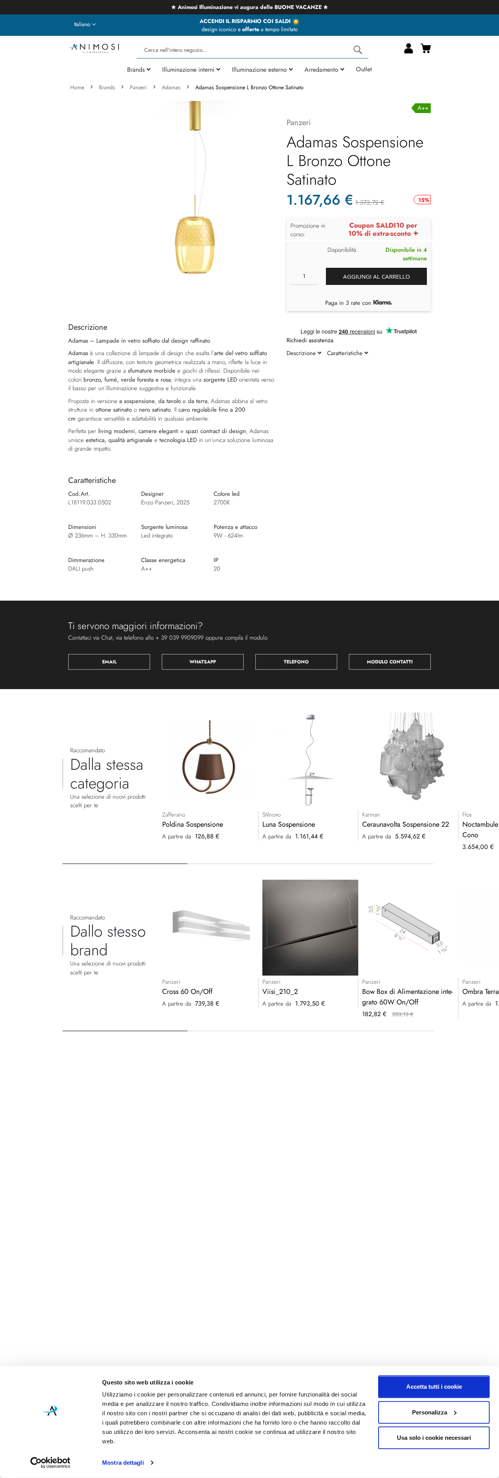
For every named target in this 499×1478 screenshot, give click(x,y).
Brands (107, 87)
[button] (85, 24)
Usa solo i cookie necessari (434, 1437)
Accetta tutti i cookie (434, 1386)
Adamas (171, 87)
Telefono (296, 661)
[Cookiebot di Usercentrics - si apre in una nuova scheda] (50, 1463)
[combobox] (252, 50)
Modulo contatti (390, 661)
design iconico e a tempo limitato (250, 29)
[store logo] (93, 47)
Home (77, 87)
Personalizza (429, 1412)
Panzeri (138, 87)
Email (109, 661)
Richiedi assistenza (310, 340)
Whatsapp (202, 661)
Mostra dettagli (123, 1462)
